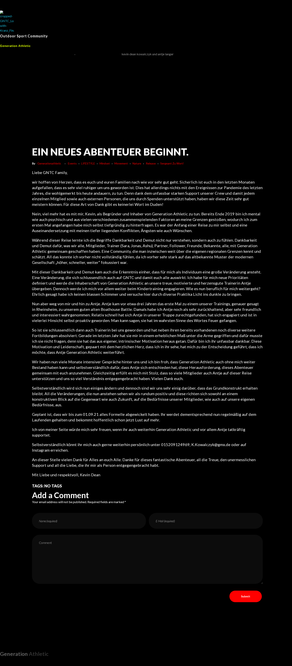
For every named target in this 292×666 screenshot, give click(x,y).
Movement (121, 163)
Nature (136, 163)
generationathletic (49, 163)
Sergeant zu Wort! (172, 163)
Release (151, 163)
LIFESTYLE (88, 163)
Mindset (105, 163)
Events (72, 163)
